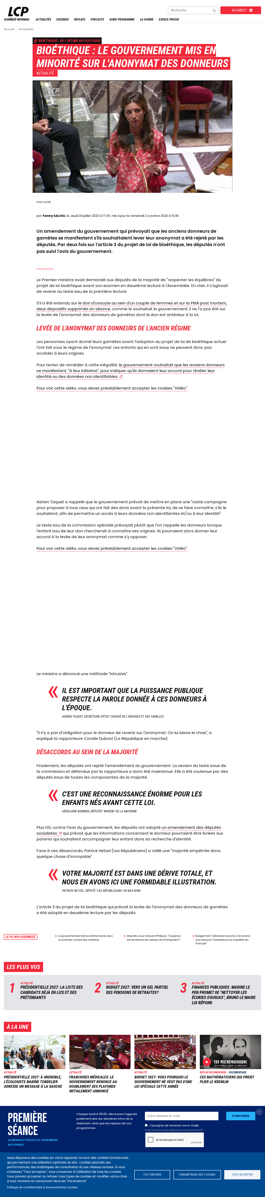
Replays (79, 19)
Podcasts (97, 19)
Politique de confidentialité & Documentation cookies (42, 1187)
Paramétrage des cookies (197, 1174)
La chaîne (146, 19)
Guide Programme (121, 19)
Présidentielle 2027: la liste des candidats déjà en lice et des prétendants (51, 992)
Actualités (43, 19)
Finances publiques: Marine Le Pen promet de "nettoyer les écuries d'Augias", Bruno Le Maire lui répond (223, 995)
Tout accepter (242, 1174)
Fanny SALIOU (54, 216)
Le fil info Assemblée (20, 937)
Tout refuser (152, 1174)
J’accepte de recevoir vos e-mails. (174, 1127)
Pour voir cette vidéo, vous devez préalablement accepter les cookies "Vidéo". (112, 388)
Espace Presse (169, 19)
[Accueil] (16, 19)
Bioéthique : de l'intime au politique (69, 40)
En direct (239, 10)
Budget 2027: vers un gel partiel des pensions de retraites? (137, 990)
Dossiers (62, 19)
